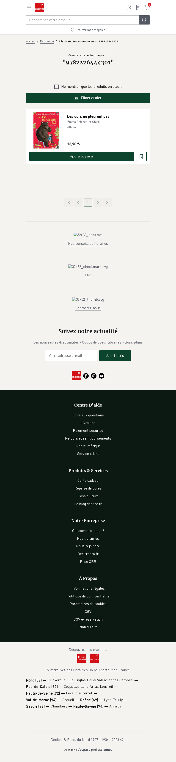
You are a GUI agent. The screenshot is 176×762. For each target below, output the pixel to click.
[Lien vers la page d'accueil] (39, 7)
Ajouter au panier (82, 156)
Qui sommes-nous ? (88, 530)
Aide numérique (88, 445)
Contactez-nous (88, 307)
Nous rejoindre (88, 546)
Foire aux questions (88, 415)
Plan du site (88, 626)
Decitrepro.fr (88, 553)
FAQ (88, 275)
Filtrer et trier (91, 98)
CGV (88, 611)
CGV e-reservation (88, 619)
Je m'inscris (115, 355)
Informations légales (88, 588)
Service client (88, 453)
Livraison (88, 422)
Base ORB (88, 561)
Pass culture (88, 496)
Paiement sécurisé (88, 430)
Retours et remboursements (88, 438)
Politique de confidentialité (88, 596)
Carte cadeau (88, 480)
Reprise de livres (88, 488)
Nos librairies (88, 538)
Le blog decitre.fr (88, 503)
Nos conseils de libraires (88, 243)
